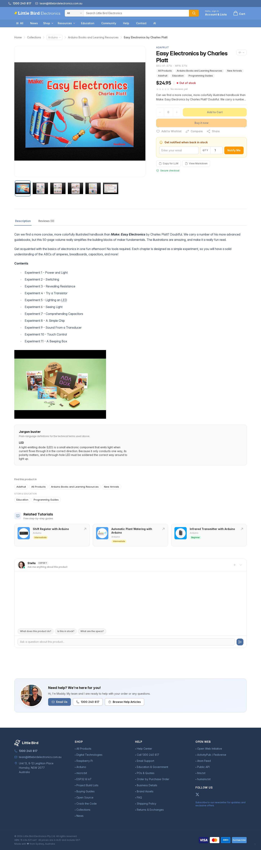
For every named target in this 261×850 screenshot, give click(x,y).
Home (18, 37)
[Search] (194, 13)
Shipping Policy (146, 803)
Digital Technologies (89, 754)
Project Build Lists (87, 785)
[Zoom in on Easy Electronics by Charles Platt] (79, 111)
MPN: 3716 (181, 65)
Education (87, 23)
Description (23, 221)
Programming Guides (201, 75)
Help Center (144, 748)
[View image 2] (40, 188)
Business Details (147, 785)
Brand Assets (145, 791)
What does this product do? (35, 631)
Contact (141, 23)
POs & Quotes (145, 773)
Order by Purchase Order (153, 779)
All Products (165, 70)
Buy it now (201, 122)
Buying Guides (85, 791)
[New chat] (234, 565)
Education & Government (152, 767)
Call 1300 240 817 (148, 754)
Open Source (84, 797)
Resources (65, 23)
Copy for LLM (170, 163)
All (21, 23)
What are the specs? (92, 631)
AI (154, 23)
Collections (34, 37)
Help (126, 23)
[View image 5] (93, 188)
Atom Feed (204, 760)
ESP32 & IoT (84, 779)
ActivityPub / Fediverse (211, 754)
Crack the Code (86, 803)
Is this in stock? (65, 631)
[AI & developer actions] (241, 52)
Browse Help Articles (127, 701)
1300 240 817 (90, 701)
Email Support (145, 760)
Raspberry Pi (84, 760)
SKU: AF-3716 (164, 65)
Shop (46, 23)
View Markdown (198, 163)
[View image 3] (58, 188)
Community (108, 23)
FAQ (139, 797)
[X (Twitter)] (197, 794)
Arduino (53, 37)
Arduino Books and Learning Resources (93, 37)
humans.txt (204, 779)
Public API (203, 767)
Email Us (61, 701)
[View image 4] (75, 188)
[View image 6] (110, 188)
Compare (197, 131)
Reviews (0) (46, 221)
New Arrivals (234, 70)
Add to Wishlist (171, 131)
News (34, 23)
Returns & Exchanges (150, 809)
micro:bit (81, 773)
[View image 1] (22, 188)
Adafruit (162, 75)
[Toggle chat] (240, 565)
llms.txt (201, 773)
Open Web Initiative (209, 748)
